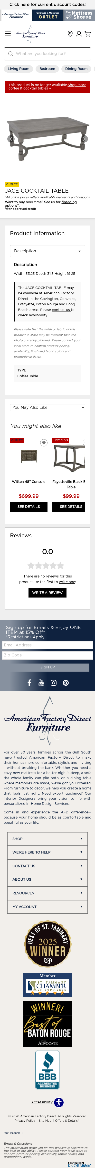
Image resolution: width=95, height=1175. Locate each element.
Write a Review (47, 593)
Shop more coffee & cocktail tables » (47, 86)
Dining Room (76, 69)
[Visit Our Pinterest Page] (66, 683)
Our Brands (13, 1133)
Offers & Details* (67, 1120)
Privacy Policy (25, 1120)
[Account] (79, 34)
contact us (61, 310)
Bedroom (47, 69)
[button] (8, 34)
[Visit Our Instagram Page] (54, 683)
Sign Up (47, 667)
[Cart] (87, 34)
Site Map (45, 1120)
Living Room (18, 69)
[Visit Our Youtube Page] (42, 683)
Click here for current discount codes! (48, 5)
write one (67, 582)
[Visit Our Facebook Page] (29, 683)
